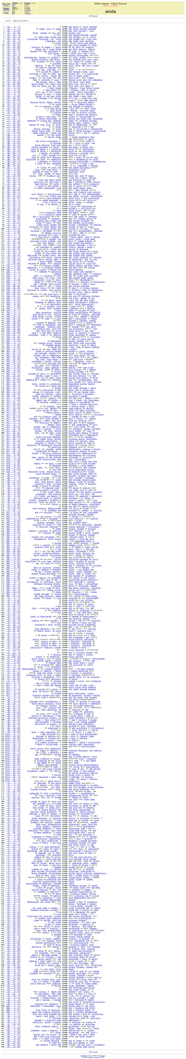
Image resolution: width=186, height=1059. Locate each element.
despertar (55, 657)
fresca (72, 247)
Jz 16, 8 (12, 253)
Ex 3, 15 (12, 88)
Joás (42, 374)
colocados (73, 457)
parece (75, 406)
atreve (75, 516)
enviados (43, 147)
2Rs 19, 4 (12, 386)
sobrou (72, 265)
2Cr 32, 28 (12, 447)
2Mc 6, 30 (12, 567)
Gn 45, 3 (12, 78)
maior (51, 300)
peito (92, 90)
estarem (57, 457)
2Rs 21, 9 (12, 390)
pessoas (49, 394)
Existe (57, 312)
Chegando (39, 302)
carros (89, 219)
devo (86, 300)
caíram (72, 263)
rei (81, 261)
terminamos (80, 459)
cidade (55, 72)
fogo (37, 170)
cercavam (73, 396)
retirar (96, 182)
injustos (80, 652)
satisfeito (30, 561)
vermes (56, 584)
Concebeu (56, 63)
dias (75, 49)
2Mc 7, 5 (12, 569)
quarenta (39, 484)
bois (94, 451)
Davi (74, 288)
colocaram (39, 280)
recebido (85, 221)
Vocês (78, 65)
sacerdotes (55, 374)
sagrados (52, 363)
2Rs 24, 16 (12, 394)
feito (83, 374)
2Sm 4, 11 (12, 300)
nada (55, 259)
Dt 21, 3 (12, 188)
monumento (51, 325)
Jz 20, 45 (12, 263)
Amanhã (84, 316)
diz (37, 359)
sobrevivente (81, 312)
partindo (32, 259)
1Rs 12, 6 (12, 353)
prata (84, 461)
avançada (53, 200)
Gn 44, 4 (12, 72)
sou (44, 78)
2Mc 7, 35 (12, 576)
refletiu (37, 490)
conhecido (81, 325)
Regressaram (55, 455)
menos (75, 588)
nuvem (74, 137)
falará (89, 88)
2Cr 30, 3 (12, 439)
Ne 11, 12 (12, 482)
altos (49, 343)
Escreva (84, 110)
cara (90, 490)
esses (92, 110)
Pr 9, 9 (12, 665)
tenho (41, 37)
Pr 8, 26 (12, 663)
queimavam (73, 384)
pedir (92, 300)
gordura (80, 114)
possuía (92, 629)
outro (89, 65)
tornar (34, 286)
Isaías (57, 388)
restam (72, 225)
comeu (96, 265)
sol (59, 478)
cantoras (94, 333)
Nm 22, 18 (12, 147)
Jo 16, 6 (12, 606)
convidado (93, 512)
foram (75, 251)
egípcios (56, 161)
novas (53, 251)
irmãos (32, 78)
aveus (78, 204)
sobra (71, 441)
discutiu (77, 618)
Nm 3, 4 (12, 135)
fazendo (97, 525)
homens (34, 235)
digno (94, 596)
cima (75, 57)
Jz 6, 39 (12, 233)
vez (76, 63)
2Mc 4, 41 (12, 559)
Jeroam (90, 482)
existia (77, 661)
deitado (84, 35)
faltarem (56, 123)
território (86, 208)
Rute (90, 265)
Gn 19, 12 (12, 39)
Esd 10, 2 (12, 472)
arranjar (82, 421)
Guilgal (76, 284)
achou (58, 47)
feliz (39, 194)
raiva (58, 61)
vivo (78, 33)
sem (90, 80)
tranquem (89, 478)
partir (42, 102)
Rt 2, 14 (12, 265)
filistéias (93, 527)
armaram (35, 559)
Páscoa (54, 451)
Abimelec (51, 41)
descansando (99, 659)
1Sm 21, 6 (12, 296)
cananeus (92, 216)
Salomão (49, 345)
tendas (85, 510)
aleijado (96, 314)
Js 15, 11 (12, 214)
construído (90, 343)
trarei (92, 37)
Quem (37, 184)
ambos (78, 547)
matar (91, 604)
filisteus (95, 337)
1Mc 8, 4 (12, 541)
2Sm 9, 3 (12, 314)
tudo (42, 125)
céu (56, 580)
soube (38, 351)
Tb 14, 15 (12, 502)
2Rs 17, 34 (12, 382)
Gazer (89, 412)
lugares (42, 343)
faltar (72, 133)
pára (58, 608)
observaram (45, 616)
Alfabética (15, 3)
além (51, 59)
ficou (71, 200)
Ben (54, 357)
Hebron (51, 302)
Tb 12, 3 (12, 500)
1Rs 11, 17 (12, 349)
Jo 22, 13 (12, 612)
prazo (58, 286)
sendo (58, 449)
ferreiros (77, 394)
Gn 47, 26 (12, 86)
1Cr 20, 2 (12, 410)
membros (45, 569)
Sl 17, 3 (12, 633)
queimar (91, 423)
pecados (89, 437)
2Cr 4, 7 (12, 425)
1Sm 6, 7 (12, 278)
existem (72, 625)
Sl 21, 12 (12, 637)
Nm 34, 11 (12, 163)
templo (56, 423)
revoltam (33, 198)
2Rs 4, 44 (12, 367)
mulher (29, 13)
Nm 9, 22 (12, 137)
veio (48, 580)
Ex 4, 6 (12, 90)
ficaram (41, 61)
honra (58, 551)
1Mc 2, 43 (12, 521)
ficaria (72, 463)
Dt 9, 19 (12, 174)
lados (87, 547)
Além (43, 482)
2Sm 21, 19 (12, 339)
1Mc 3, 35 (12, 525)
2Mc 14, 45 (12, 592)
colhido (89, 600)
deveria (93, 100)
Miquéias (79, 361)
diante (91, 384)
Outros (57, 476)
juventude (84, 610)
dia (79, 53)
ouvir (71, 333)
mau (37, 331)
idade (45, 200)
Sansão (80, 247)
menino (53, 270)
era (59, 239)
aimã (13, 4)
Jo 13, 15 (12, 604)
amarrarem (32, 255)
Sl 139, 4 (12, 654)
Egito (82, 351)
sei (48, 96)
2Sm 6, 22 (12, 304)
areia (38, 657)
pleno (73, 53)
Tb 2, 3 (12, 486)
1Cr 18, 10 (12, 408)
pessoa (91, 267)
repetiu (35, 620)
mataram (73, 537)
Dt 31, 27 (12, 198)
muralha (79, 443)
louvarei (75, 641)
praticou (49, 392)
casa (44, 74)
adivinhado (86, 243)
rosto (47, 563)
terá (71, 421)
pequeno (79, 270)
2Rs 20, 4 (12, 388)
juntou (54, 504)
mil (83, 235)
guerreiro (93, 404)
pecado (57, 98)
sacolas (57, 498)
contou (87, 498)
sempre (29, 10)
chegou (79, 654)
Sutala (54, 400)
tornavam (35, 231)
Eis (72, 108)
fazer (58, 425)
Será (54, 329)
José (91, 72)
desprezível (88, 304)
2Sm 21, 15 (12, 337)
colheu (76, 184)
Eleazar (57, 567)
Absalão (52, 323)
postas (83, 251)
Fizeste (57, 308)
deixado (83, 388)
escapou (77, 576)
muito (71, 239)
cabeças (83, 451)
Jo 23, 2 (12, 614)
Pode (89, 182)
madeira (37, 421)
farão (50, 539)
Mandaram (56, 465)
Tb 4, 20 (12, 492)
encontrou (56, 149)
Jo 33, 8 (12, 620)
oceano (57, 661)
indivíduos (93, 400)
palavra (97, 274)
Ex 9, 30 (12, 96)
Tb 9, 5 (12, 498)
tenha (83, 119)
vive (71, 65)
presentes (53, 51)
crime (38, 223)
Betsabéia (56, 341)
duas (47, 37)
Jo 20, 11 (12, 610)
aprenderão (97, 196)
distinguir (85, 168)
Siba (35, 314)
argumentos (90, 625)
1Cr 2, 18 (12, 398)
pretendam (78, 637)
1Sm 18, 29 (12, 288)
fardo (82, 355)
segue (58, 214)
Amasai (73, 484)
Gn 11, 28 (12, 33)
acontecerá (93, 198)
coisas (84, 445)
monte (79, 555)
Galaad (72, 208)
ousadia (80, 561)
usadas (89, 255)
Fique (58, 316)
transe (43, 290)
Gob (73, 339)
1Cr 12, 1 (12, 402)
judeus (50, 590)
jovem (51, 49)
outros (57, 559)
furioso (91, 582)
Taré (59, 33)
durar (75, 82)
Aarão (58, 135)
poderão (57, 121)
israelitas (55, 384)
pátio (93, 345)
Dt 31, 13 (12, 196)
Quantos (52, 327)
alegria (57, 494)
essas (46, 225)
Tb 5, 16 (12, 496)
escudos (82, 310)
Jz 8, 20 (12, 239)
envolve (93, 114)
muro (84, 345)
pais (34, 157)
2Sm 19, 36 (12, 329)
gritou (48, 516)
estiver (72, 292)
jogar (75, 490)
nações (53, 225)
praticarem (47, 390)
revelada (93, 276)
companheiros (32, 518)
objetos (90, 408)
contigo (79, 657)
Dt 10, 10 (12, 176)
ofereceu (85, 282)
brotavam (48, 584)
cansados (50, 523)
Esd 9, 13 (12, 467)
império (94, 518)
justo (90, 665)
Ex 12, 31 (12, 104)
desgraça (97, 502)
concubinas (80, 302)
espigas (47, 265)
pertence (77, 429)
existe (72, 249)
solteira (73, 153)
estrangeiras (30, 57)
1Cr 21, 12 (12, 416)
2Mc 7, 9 (12, 572)
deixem (89, 94)
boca (87, 143)
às (40, 567)
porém (38, 96)
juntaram (53, 527)
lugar (86, 108)
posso (71, 494)
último (48, 572)
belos (71, 563)
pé (73, 47)
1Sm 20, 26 (12, 294)
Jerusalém (87, 525)
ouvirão (84, 196)
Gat (42, 204)
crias (51, 278)
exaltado (78, 582)
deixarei (94, 316)
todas (39, 225)
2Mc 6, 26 (12, 565)
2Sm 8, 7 (12, 310)
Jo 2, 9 (12, 598)
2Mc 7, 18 (12, 574)
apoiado (77, 106)
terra (85, 27)
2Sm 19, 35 (12, 327)
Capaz (58, 592)
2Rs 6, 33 (12, 372)
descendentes (75, 455)
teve (71, 561)
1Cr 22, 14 (12, 421)
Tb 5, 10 (12, 494)
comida (74, 647)
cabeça (92, 370)
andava (72, 402)
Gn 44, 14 (12, 74)
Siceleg (44, 402)
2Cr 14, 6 (12, 429)
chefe (84, 145)
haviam (76, 35)
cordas (37, 251)
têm (83, 65)
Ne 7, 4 (12, 480)
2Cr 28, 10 (12, 435)
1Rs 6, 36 (12, 345)
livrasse (97, 565)
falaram (52, 68)
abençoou (44, 629)
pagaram (49, 488)
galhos (89, 323)
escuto (72, 620)
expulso (96, 192)
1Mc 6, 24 (12, 537)
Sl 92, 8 (12, 652)
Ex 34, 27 (12, 110)
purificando (86, 116)
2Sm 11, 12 (12, 316)
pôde (71, 502)
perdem (75, 616)
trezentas (73, 451)
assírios (32, 502)
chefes (35, 147)
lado (74, 214)
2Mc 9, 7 (12, 582)
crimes (39, 467)
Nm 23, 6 (12, 149)
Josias (35, 453)
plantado (80, 245)
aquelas (97, 225)
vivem (71, 92)
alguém (76, 39)
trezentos (97, 492)
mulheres (43, 59)
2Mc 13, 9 (12, 590)
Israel (90, 261)
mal (59, 390)
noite (58, 104)
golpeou (94, 165)
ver (43, 92)
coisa (38, 474)
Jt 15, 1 (12, 510)
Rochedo (32, 263)
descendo (56, 163)
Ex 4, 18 (12, 92)
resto (54, 386)
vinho (43, 270)
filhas (53, 37)
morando (84, 153)
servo (58, 331)
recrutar (43, 531)
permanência (82, 159)
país (56, 80)
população (33, 472)
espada (52, 239)
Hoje (59, 210)
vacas (91, 139)
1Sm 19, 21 (12, 290)
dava (75, 267)
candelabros (82, 425)
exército (37, 525)
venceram (96, 588)
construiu (39, 182)
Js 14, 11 (12, 210)
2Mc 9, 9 (12, 584)
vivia (71, 135)
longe (84, 72)
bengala (89, 106)
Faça (89, 39)
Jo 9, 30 (12, 602)
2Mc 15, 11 (12, 596)
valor (95, 123)
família (38, 65)
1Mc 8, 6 (12, 543)
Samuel (57, 274)
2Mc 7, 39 (12, 578)
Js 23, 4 (12, 225)
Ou (60, 416)
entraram (33, 74)
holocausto (88, 149)
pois (49, 29)
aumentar (56, 157)
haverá (72, 80)
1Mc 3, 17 (12, 523)
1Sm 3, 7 (12, 274)
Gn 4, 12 (12, 31)
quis (75, 376)
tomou (71, 302)
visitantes (32, 39)
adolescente (75, 449)
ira (87, 157)
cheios (72, 610)
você (75, 31)
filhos (43, 168)
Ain (48, 163)
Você (59, 39)
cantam (72, 453)
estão (71, 335)
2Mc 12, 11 (12, 588)
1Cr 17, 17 (12, 406)
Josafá (48, 361)
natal (35, 33)
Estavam (57, 143)
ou (74, 76)
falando (36, 172)
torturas (46, 567)
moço (71, 418)
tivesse (82, 192)
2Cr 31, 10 (12, 441)
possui (43, 82)
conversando (82, 55)
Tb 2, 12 (12, 488)
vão (70, 490)
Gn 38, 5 (12, 63)
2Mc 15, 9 (12, 594)
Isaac (47, 376)
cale (82, 608)
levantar (46, 106)
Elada (79, 400)
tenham (81, 219)
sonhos (88, 61)
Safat (57, 370)
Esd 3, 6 (12, 457)
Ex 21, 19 (12, 106)
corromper (47, 231)
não (70, 27)
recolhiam (73, 559)
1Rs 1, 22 (12, 341)
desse (85, 147)
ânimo (94, 592)
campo (42, 29)
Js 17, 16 (12, 216)
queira (85, 506)
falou (71, 567)
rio (76, 627)
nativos (38, 94)
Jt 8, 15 (12, 506)
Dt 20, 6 (12, 184)
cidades (52, 241)
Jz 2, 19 (12, 231)
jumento (57, 247)
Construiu (56, 447)
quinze (72, 378)
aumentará (56, 159)
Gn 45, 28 (12, 84)
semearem (31, 121)
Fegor (48, 223)
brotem (89, 652)
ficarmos (40, 441)
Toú (46, 408)
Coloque (74, 90)
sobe (59, 212)
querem (72, 94)
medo (92, 239)
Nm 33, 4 (12, 161)
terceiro (76, 290)
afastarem (31, 159)
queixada (44, 247)
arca (49, 280)
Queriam (80, 563)
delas (57, 59)
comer (71, 121)
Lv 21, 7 (12, 119)
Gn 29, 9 (12, 55)
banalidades (89, 616)
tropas (72, 527)
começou (86, 449)
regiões (90, 202)
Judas (58, 529)
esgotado (85, 286)
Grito (39, 249)
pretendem (73, 435)
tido (82, 41)
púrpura (83, 112)
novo (85, 512)
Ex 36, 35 (12, 112)
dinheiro (54, 500)
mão (83, 90)
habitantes (87, 206)
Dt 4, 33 (12, 170)
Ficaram (57, 484)
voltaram (42, 235)
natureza (86, 296)
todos (87, 86)
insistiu (56, 233)
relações (89, 41)
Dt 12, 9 (12, 180)
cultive (82, 31)
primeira (51, 176)
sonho (87, 596)
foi (91, 259)
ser (27, 12)
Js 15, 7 (12, 212)
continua (73, 598)
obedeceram (31, 380)
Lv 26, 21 (12, 127)
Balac (56, 147)
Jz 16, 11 (12, 255)
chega (41, 84)
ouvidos (86, 131)
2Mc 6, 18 (12, 563)
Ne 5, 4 (12, 476)
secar (95, 251)
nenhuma (93, 27)
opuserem (76, 127)
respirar (76, 592)
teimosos (56, 380)
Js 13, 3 (12, 204)
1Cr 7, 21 (12, 400)
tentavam (79, 650)
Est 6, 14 (12, 514)
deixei (88, 492)
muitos (72, 123)
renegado (38, 584)
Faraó (74, 104)
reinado (32, 374)
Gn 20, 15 (12, 43)
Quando (44, 153)
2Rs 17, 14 (12, 380)
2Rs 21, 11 (12, 392)
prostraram (92, 74)
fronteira (51, 212)
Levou (58, 394)
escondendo (85, 402)
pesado (37, 355)
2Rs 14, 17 (12, 378)
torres (51, 443)
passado (45, 594)
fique (58, 49)
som (80, 620)
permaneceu (74, 170)
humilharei (55, 304)
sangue (92, 335)
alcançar (46, 416)
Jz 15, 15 (12, 247)
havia (75, 27)
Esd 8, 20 (12, 465)
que (70, 31)
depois (51, 243)
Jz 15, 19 (12, 249)
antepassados (93, 194)
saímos (36, 296)
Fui (34, 661)
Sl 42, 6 (12, 641)
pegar (46, 498)
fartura (83, 441)
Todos (47, 367)
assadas (56, 265)
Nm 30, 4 (12, 153)
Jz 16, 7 (12, 251)
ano (49, 121)
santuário (56, 272)
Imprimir (6, 5)
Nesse (43, 261)
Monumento (96, 325)
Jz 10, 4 (12, 241)
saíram (44, 72)
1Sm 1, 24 (12, 270)
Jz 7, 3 (12, 235)
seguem (77, 382)
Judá (47, 318)
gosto (78, 331)
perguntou (46, 312)
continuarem (96, 129)
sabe (84, 612)
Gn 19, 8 (12, 37)
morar (49, 257)
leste (39, 163)
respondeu (89, 92)
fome (35, 80)
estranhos (49, 537)
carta (87, 533)
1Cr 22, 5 (12, 418)
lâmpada (43, 272)
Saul (51, 284)
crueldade (56, 578)
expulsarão (41, 219)
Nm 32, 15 (12, 159)
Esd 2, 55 (12, 455)
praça (45, 486)
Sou (82, 494)
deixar (49, 259)
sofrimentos (92, 584)
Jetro (80, 92)
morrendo (51, 574)
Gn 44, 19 (12, 76)
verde (71, 600)
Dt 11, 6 (12, 178)
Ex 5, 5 (12, 94)
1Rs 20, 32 (12, 357)
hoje (71, 86)
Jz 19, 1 (12, 261)
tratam (35, 537)
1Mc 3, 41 (12, 527)
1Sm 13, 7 (12, 284)
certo (49, 439)
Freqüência (27, 3)
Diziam (57, 543)
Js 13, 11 (12, 208)
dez (70, 49)
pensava (33, 418)
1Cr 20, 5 (12, 414)
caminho (57, 263)
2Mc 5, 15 (12, 561)
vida (74, 51)
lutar (80, 545)
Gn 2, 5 (12, 27)
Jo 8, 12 (12, 600)
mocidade (53, 518)
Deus (96, 59)
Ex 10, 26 (12, 100)
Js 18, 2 (12, 221)
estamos (77, 223)
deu (45, 51)
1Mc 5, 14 (12, 533)
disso (44, 86)
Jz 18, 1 (12, 257)
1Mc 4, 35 (12, 531)
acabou (83, 57)
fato (50, 431)
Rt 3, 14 (12, 267)
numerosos (84, 588)
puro (55, 294)
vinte (83, 465)
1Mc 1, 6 (12, 518)
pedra (82, 410)
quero (58, 492)
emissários (97, 290)
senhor (80, 500)
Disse (58, 43)
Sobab (87, 398)
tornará (45, 665)
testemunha (85, 280)
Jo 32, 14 (12, 618)
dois (92, 137)
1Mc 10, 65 (12, 551)
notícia (49, 351)
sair (95, 39)
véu (73, 112)
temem (75, 96)
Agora (34, 84)
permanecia (83, 137)
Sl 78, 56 (12, 650)
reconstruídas (89, 480)
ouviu (55, 170)
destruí (82, 376)
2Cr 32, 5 (12, 443)
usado (82, 188)
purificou (81, 294)
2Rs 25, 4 (12, 396)
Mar (72, 347)
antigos (93, 121)
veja (84, 59)
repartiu (78, 518)
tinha (75, 41)
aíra (13, 13)
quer (59, 145)
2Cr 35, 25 (12, 453)
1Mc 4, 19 (12, 529)
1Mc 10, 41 (12, 549)
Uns (85, 400)
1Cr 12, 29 (12, 404)
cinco (79, 80)
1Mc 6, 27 (12, 539)
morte (95, 378)
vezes (58, 137)
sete (47, 221)
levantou (49, 267)
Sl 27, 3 (12, 639)
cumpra (87, 292)
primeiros (94, 184)
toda (71, 114)
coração (40, 323)
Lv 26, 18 (12, 125)
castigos (45, 129)
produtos (84, 121)
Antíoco (84, 543)
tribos (53, 221)
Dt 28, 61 (12, 190)
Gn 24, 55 (12, 49)
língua (89, 654)
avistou (92, 529)
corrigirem (81, 129)
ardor (79, 157)
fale (78, 606)
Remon (43, 263)
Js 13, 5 (12, 206)
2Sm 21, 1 (12, 335)
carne (78, 143)
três (48, 116)
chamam (80, 241)
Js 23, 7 (12, 227)
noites (32, 176)
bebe (49, 333)
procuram (46, 437)
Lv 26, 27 (12, 131)
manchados (80, 335)
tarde (46, 478)
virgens (77, 37)
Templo (92, 418)
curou (71, 500)
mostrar (37, 590)
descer (97, 237)
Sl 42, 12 (12, 643)
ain (13, 6)
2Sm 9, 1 (12, 312)
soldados (52, 510)
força (75, 508)
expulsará (82, 102)
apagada (89, 272)
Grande (96, 543)
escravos (91, 455)
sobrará (72, 365)
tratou (32, 578)
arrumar (92, 463)
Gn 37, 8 (12, 61)
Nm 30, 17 (12, 155)
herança (97, 257)
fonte (54, 249)
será (72, 300)
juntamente (82, 225)
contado (83, 474)
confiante (89, 639)
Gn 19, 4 (12, 35)
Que (50, 494)
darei (94, 318)
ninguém (77, 59)
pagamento (96, 496)
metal (87, 347)
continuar (73, 172)
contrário (48, 582)
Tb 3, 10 (12, 490)
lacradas (73, 498)
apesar (35, 131)
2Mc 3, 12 (12, 557)
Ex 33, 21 (12, 108)
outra (71, 63)
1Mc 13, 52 (12, 555)
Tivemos (82, 476)
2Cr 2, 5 (12, 423)
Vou (82, 84)
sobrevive (73, 386)
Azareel (92, 484)
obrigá (88, 563)
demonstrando (54, 508)
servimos (96, 429)
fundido (95, 347)
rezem (84, 98)
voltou (37, 553)
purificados (88, 223)
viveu (58, 378)
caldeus (57, 396)
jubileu (95, 133)
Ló (52, 39)
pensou (55, 490)
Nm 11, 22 (12, 139)
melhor (57, 102)
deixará (34, 102)
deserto (45, 145)
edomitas (80, 527)
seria (43, 141)
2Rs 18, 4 (12, 384)
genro (41, 286)
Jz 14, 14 (12, 243)
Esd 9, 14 (12, 469)
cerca (79, 263)
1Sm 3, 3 (12, 272)
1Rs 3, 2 (12, 343)
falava (72, 529)
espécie (78, 408)
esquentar (34, 478)
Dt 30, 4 (12, 192)
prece (42, 386)
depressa (38, 498)
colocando (81, 551)
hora (92, 53)
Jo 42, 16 (12, 631)
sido (89, 119)
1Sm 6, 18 (12, 280)
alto (71, 478)
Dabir (75, 212)
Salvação (87, 641)
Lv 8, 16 (12, 114)
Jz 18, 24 (12, 259)
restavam (39, 221)
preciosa (90, 410)
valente (83, 404)
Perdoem (43, 98)
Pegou (58, 114)
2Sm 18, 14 (12, 323)
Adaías (72, 482)
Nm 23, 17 (12, 151)
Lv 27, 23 (12, 133)
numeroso (82, 504)
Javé (48, 90)
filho (53, 84)
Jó (60, 618)
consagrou (80, 182)
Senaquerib (46, 445)
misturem (33, 227)
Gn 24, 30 (12, 47)
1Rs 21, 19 (12, 359)
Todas (79, 202)
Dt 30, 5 (12, 194)
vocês (58, 65)
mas (45, 245)
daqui (49, 102)
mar (92, 163)
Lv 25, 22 (12, 121)
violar (90, 469)
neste (37, 145)
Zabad (38, 400)
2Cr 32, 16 (12, 445)
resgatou (42, 500)
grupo (84, 290)
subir (93, 327)
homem (47, 47)
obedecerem (81, 125)
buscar (97, 449)
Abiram (92, 178)
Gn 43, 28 (12, 70)
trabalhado (49, 188)
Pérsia (83, 535)
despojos (92, 580)
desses (37, 129)
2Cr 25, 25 (12, 433)
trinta (39, 116)
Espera (44, 641)
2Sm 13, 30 (12, 321)
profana (95, 296)
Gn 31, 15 (12, 57)
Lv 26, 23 (12, 129)
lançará (84, 190)
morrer (52, 502)
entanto (50, 306)
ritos (90, 382)
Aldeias (89, 241)
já (71, 512)
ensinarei (40, 625)
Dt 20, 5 (12, 182)
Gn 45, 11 (12, 82)
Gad (35, 284)
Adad (54, 349)
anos (85, 80)
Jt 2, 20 (12, 504)
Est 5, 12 (12, 512)
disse (56, 53)
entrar (91, 561)
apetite (48, 647)
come (91, 331)
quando (43, 33)
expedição (55, 296)
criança (72, 349)
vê (86, 84)
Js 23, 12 (12, 229)
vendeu (54, 57)
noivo (41, 186)
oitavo (43, 121)
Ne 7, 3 (12, 478)
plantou (44, 184)
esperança (77, 472)
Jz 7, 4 (12, 237)
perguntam (77, 259)
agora (51, 180)
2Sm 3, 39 (12, 298)
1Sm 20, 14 (12, 292)
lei (54, 86)
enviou (57, 290)
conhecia (77, 274)
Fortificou (55, 555)
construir (73, 345)
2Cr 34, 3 (12, 449)
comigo (95, 292)
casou (79, 186)
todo (85, 284)
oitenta (41, 329)
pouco (73, 306)
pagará (86, 123)
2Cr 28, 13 (12, 437)
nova (56, 182)
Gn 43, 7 (12, 65)
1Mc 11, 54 (12, 553)
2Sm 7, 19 (12, 306)
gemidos (85, 567)
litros (32, 270)
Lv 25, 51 (12, 123)
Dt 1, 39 (12, 168)
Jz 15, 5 (12, 245)
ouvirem (97, 510)
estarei (79, 639)
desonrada (52, 119)
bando (74, 504)
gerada (40, 661)
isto (77, 549)
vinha (56, 184)
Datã (84, 178)
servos (44, 76)
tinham (76, 243)
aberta (92, 43)
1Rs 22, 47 (12, 363)
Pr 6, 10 (12, 659)
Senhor (90, 306)
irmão (95, 65)
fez (38, 86)
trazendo (46, 553)
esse (76, 355)
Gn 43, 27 (12, 68)
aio (13, 10)
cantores (82, 333)
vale (76, 86)
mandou (85, 51)
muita (73, 237)
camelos (90, 47)
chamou (81, 104)
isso (89, 59)
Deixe (38, 49)
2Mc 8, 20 (12, 580)
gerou (84, 63)
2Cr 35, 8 (12, 451)
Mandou (53, 408)
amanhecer (32, 267)
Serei (78, 304)
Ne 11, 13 (12, 484)
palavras (49, 596)
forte (78, 210)
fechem (78, 478)
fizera (91, 578)
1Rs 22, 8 (12, 361)
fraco (75, 298)
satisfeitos (52, 441)
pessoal (47, 533)
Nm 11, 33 (12, 143)
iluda (87, 574)
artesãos (89, 394)
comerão (55, 365)
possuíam (35, 241)
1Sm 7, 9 (12, 282)
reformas (94, 374)
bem (54, 70)
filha (44, 155)
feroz (58, 547)
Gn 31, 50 (12, 59)
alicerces (88, 457)
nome (39, 325)
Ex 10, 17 (12, 98)
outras (35, 59)
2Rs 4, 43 (12, 365)
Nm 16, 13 (12, 145)
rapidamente (40, 539)
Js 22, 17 (12, 223)
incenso (83, 384)
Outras (51, 137)
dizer (84, 623)
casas (58, 480)
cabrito (86, 488)
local (42, 472)
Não (82, 233)
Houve (58, 337)
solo (91, 31)
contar (72, 492)
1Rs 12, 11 (12, 355)
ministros (32, 445)
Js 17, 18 (12, 219)
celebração (41, 451)
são (70, 37)
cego (87, 494)
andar (57, 106)
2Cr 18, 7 (12, 431)
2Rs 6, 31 (12, 370)
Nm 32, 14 (12, 157)
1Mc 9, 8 (12, 545)
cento (71, 631)
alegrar (78, 502)
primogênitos (99, 161)
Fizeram (57, 112)
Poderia (57, 333)
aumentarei (55, 355)
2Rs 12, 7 (12, 374)
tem (70, 39)
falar (94, 45)
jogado (35, 486)
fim (88, 531)
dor (93, 606)
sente (71, 331)
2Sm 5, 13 (12, 302)
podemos (72, 545)
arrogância (32, 582)
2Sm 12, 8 (12, 318)
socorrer (93, 506)
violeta (92, 112)
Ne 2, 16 (12, 474)
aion (13, 12)
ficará (72, 116)
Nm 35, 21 (12, 165)
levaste (92, 467)
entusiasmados (81, 594)
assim (96, 88)
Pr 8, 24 (12, 661)
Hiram (54, 347)
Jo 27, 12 (12, 616)
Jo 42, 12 (12, 629)
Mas (59, 606)
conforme (43, 133)
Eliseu (39, 370)
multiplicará (54, 194)
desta (71, 176)
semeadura (97, 80)
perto (71, 149)
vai (70, 82)
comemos (77, 523)
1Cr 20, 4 (12, 412)
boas (41, 596)
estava (72, 33)
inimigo (94, 288)
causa (28, 7)
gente (80, 237)
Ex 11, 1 (12, 102)
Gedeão (48, 233)
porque (42, 57)
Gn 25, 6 (12, 51)
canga (89, 188)
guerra (76, 337)
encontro (36, 47)
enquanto (43, 161)
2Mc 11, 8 (12, 586)
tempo (54, 133)
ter (93, 298)
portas (37, 429)
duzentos (73, 465)
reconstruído (49, 459)
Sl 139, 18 (12, 657)
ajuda (48, 588)
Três (39, 243)
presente (80, 565)
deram (75, 488)
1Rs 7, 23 (12, 347)
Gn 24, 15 (12, 45)
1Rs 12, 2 (12, 351)
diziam (72, 476)
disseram (43, 39)
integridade (92, 598)
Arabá (35, 396)
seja (75, 296)
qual (59, 223)
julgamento (90, 576)
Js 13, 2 (12, 202)
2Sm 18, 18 (12, 325)
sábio (58, 665)
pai (54, 33)
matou (55, 359)
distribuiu (37, 367)
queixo (80, 614)
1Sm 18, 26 (12, 286)
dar (39, 572)
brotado (83, 29)
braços (86, 659)
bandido (88, 572)
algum (79, 76)
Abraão (34, 51)
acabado (83, 45)
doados (90, 465)
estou (71, 198)
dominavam (80, 541)
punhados (84, 559)
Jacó (50, 53)
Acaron (54, 204)
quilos (45, 410)
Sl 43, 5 (12, 645)
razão (58, 300)
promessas (73, 308)
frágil (79, 418)
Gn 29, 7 (12, 53)
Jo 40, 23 (12, 627)
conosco (82, 49)
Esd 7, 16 (12, 461)
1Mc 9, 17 (12, 547)
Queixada (84, 249)
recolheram (74, 580)
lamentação (87, 453)
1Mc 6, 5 (12, 535)
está (86, 43)
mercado (56, 486)
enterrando (82, 161)
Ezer (71, 400)
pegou (90, 247)
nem (94, 376)
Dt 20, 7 (12, 186)
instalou (45, 80)
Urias (49, 316)
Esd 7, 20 (12, 463)
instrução (78, 665)
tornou (86, 288)
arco (47, 251)
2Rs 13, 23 (12, 376)
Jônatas (85, 314)
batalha (38, 547)
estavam (77, 72)
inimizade (82, 165)
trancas (47, 429)
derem (79, 131)
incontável (94, 504)
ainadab (14, 7)
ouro (92, 310)
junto (78, 47)
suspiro (56, 572)
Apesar (32, 125)
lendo (79, 533)
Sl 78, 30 (12, 647)
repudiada (97, 119)
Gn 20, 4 (12, 41)
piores (72, 539)
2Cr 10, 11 (12, 427)
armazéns (73, 447)
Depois (91, 49)
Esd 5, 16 (12, 459)
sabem (75, 168)
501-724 (95, 16)
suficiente (52, 141)
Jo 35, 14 (12, 623)
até (91, 147)
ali (78, 74)
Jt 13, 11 (12, 508)
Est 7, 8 (12, 516)
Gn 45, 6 (12, 80)
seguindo (98, 231)
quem (41, 68)
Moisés (74, 88)
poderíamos (80, 469)
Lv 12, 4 (12, 116)
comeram (55, 367)
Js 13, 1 (12, 200)
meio (47, 172)
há (70, 204)
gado (86, 100)
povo (92, 284)
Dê (71, 665)
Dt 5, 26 (12, 172)
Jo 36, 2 (12, 625)
